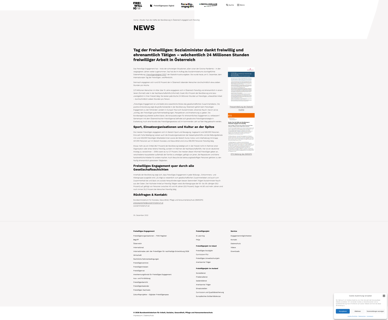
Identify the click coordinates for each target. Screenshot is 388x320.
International (138, 247)
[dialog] (360, 306)
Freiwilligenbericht (140, 282)
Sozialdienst (201, 273)
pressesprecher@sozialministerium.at (148, 203)
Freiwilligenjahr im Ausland (207, 268)
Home (135, 20)
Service (234, 231)
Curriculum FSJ (202, 254)
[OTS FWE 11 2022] (241, 114)
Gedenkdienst (201, 281)
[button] (384, 296)
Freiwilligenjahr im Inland (206, 246)
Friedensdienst (202, 277)
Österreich (137, 243)
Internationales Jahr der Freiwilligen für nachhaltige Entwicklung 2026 (161, 251)
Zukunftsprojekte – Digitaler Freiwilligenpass (151, 295)
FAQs (198, 240)
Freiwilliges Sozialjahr (204, 251)
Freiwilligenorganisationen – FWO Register (150, 236)
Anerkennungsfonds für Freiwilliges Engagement (152, 274)
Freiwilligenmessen (140, 267)
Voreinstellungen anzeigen (375, 311)
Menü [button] (242, 5)
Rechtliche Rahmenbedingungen (146, 259)
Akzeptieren (343, 311)
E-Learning (200, 236)
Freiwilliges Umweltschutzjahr (208, 258)
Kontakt (234, 240)
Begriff (136, 240)
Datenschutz (362, 316)
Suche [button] (231, 5)
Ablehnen (358, 311)
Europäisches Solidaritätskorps (208, 296)
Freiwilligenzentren (140, 263)
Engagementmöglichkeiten (241, 236)
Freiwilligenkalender (141, 286)
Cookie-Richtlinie (352, 316)
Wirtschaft (137, 255)
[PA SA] (241, 68)
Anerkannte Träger (203, 262)
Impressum (370, 316)
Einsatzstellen (201, 288)
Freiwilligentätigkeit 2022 (156, 74)
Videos (233, 247)
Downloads (235, 251)
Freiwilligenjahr (202, 231)
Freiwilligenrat (139, 271)
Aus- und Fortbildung (141, 278)
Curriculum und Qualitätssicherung (210, 292)
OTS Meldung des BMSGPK (241, 154)
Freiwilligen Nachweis (141, 290)
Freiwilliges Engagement (143, 231)
